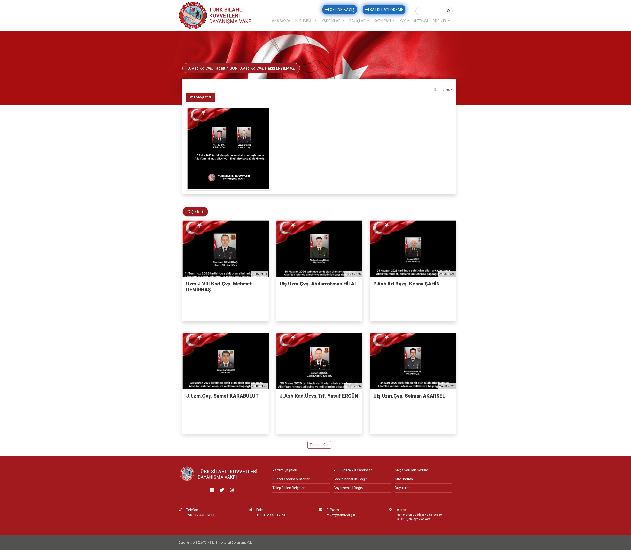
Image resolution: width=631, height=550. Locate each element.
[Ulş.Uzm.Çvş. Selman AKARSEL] (413, 361)
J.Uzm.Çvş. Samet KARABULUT (222, 396)
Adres (401, 510)
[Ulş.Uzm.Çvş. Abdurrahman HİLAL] (319, 248)
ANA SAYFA (281, 21)
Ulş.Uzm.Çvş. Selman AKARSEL (409, 396)
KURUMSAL (304, 21)
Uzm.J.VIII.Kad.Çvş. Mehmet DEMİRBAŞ (219, 287)
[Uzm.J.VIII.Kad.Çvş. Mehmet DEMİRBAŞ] (225, 248)
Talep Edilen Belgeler (288, 488)
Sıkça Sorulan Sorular (411, 470)
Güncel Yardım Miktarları (291, 479)
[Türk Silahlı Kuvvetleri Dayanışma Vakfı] (219, 474)
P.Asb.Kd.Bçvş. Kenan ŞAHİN (406, 284)
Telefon (192, 510)
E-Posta (333, 510)
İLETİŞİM (421, 21)
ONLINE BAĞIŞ (342, 10)
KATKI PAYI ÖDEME (386, 10)
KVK (403, 21)
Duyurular (402, 488)
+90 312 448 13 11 (200, 515)
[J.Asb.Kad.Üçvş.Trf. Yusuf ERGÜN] (319, 361)
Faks (259, 510)
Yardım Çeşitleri (284, 470)
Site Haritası (404, 479)
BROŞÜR (440, 21)
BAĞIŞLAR (357, 21)
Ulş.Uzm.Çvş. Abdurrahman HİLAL (318, 284)
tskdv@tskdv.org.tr (341, 515)
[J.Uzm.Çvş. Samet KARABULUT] (225, 361)
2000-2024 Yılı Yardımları (353, 470)
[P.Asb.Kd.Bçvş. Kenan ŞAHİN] (413, 248)
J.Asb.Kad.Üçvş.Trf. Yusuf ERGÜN (319, 396)
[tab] (200, 97)
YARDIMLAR (331, 21)
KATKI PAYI (383, 21)
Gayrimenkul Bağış (348, 488)
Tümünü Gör (319, 445)
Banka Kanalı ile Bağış (350, 479)
